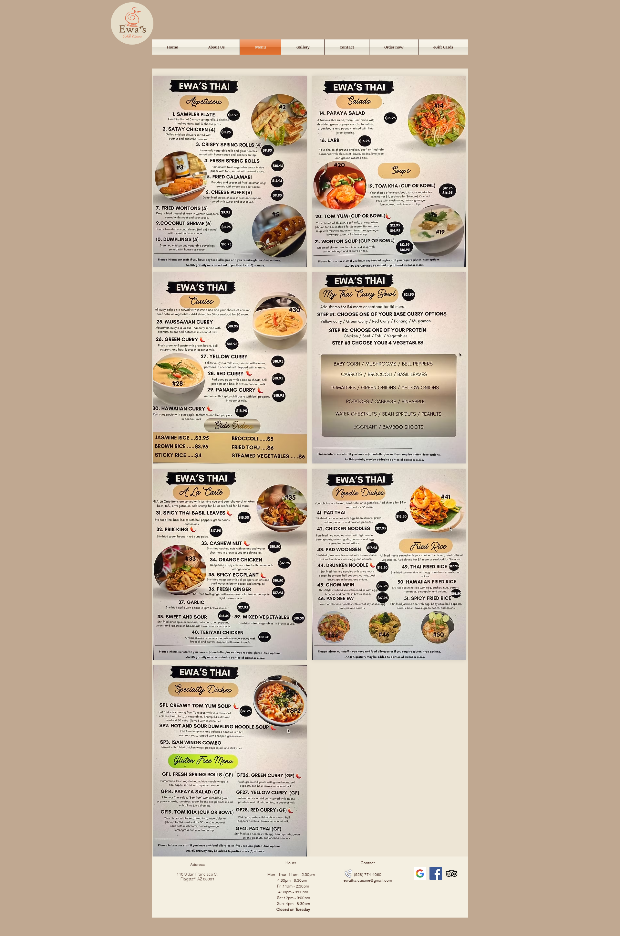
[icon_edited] (420, 873)
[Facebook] (435, 873)
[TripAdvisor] (451, 873)
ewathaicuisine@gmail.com (368, 880)
